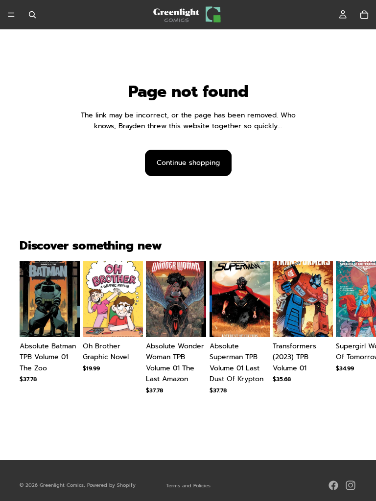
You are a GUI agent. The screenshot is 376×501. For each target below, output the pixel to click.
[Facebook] (333, 485)
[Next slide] (344, 338)
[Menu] (11, 14)
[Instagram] (350, 485)
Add (72, 322)
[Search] (32, 14)
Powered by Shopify (111, 485)
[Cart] (364, 14)
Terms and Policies (188, 485)
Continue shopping (188, 163)
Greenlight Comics (62, 485)
